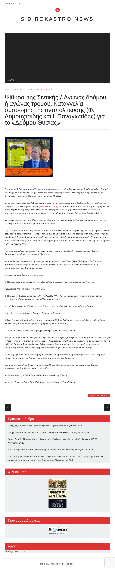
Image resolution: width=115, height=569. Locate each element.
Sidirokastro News (57, 18)
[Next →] (107, 407)
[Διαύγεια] (57, 530)
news (92, 395)
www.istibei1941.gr (49, 206)
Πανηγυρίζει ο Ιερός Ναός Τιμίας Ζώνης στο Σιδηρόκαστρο (35, 425)
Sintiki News (102, 395)
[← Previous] (8, 407)
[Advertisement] (58, 54)
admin (49, 89)
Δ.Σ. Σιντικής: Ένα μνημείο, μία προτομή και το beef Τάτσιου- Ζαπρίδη (41, 449)
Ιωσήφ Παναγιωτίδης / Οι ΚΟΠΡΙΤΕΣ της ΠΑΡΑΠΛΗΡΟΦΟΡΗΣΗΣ (39, 432)
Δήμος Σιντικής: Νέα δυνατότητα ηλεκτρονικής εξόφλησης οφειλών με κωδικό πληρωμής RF (51, 439)
